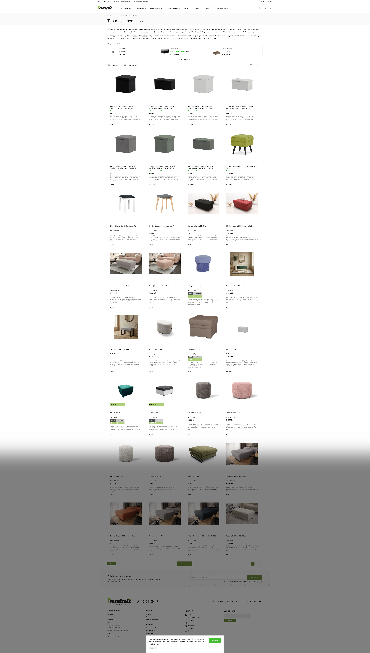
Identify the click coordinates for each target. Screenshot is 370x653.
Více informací (154, 644)
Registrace (149, 617)
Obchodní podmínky (113, 628)
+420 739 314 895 (254, 601)
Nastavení (152, 648)
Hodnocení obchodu (113, 625)
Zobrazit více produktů (185, 59)
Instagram (147, 601)
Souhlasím (215, 640)
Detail (112, 244)
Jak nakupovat (150, 630)
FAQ (108, 633)
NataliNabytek (142, 601)
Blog (104, 1)
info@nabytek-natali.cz (227, 601)
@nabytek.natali (157, 601)
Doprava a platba (151, 628)
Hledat (230, 620)
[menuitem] (125, 8)
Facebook (137, 601)
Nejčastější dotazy (126, 1)
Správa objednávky (113, 636)
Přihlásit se (254, 577)
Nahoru (112, 564)
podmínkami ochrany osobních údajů (251, 581)
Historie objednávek (152, 619)
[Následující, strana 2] (257, 564)
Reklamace (149, 633)
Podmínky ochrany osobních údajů (117, 630)
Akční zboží (116, 1)
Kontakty (99, 1)
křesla (135, 36)
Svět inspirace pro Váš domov (141, 1)
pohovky (144, 36)
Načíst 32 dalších (185, 564)
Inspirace (110, 619)
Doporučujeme (132, 65)
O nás (109, 1)
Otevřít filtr (112, 65)
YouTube (152, 601)
